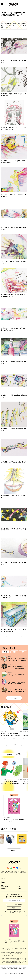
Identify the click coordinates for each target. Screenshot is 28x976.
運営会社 (17, 948)
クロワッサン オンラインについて (7, 948)
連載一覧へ (14, 850)
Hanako (24, 967)
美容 (16, 881)
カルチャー (17, 883)
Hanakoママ (16, 968)
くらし (16, 882)
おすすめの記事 (4, 886)
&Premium (4, 968)
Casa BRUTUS (16, 967)
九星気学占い (17, 886)
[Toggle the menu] (2, 4)
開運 (2, 885)
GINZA (20, 967)
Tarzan (8, 968)
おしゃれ (3, 882)
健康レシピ (3, 888)
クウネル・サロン (22, 968)
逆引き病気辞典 (18, 888)
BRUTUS (6, 967)
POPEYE (10, 967)
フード (2, 883)
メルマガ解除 (14, 916)
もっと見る (14, 637)
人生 (16, 885)
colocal (11, 968)
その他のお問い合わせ (7, 949)
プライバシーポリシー (17, 911)
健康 (2, 881)
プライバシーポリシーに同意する (15, 904)
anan (2, 967)
